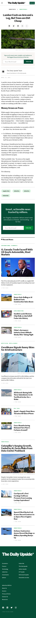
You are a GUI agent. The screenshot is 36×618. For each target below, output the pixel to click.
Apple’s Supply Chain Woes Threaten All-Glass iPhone (24, 412)
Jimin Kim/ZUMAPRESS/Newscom (28, 373)
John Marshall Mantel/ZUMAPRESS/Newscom (26, 474)
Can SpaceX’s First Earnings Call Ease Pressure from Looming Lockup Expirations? (23, 496)
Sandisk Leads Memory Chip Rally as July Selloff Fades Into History (23, 315)
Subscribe (28, 61)
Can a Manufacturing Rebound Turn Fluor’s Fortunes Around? (22, 427)
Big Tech (16, 408)
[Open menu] (2, 3)
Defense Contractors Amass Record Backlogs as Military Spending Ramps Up (24, 534)
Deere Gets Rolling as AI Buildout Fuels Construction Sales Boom (23, 299)
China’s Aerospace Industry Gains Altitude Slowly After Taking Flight (23, 332)
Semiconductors (19, 310)
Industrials (23, 9)
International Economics (9, 245)
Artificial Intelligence (9, 343)
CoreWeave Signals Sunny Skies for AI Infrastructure (17, 348)
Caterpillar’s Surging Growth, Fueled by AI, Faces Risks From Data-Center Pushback (16, 448)
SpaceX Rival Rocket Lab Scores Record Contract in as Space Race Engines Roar (24, 515)
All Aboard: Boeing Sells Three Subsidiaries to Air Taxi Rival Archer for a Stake (23, 395)
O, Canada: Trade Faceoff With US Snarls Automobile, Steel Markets (17, 252)
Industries (12, 9)
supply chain (6, 191)
